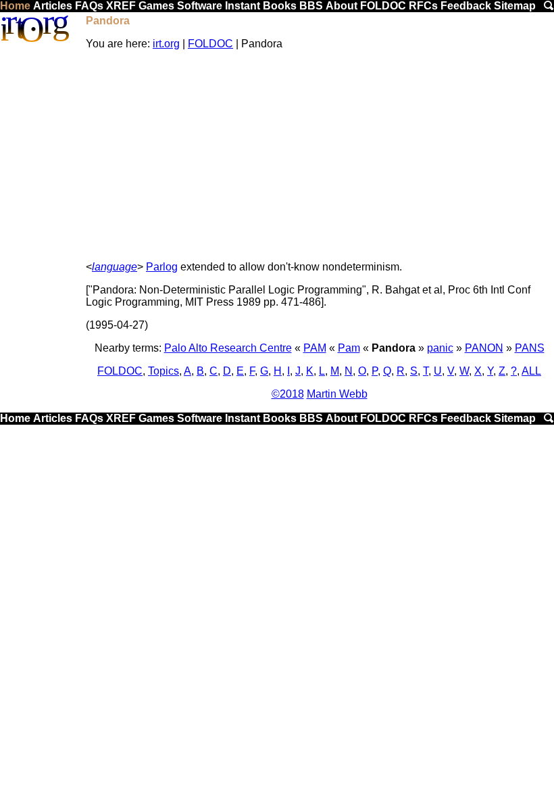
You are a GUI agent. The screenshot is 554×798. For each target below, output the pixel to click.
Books (280, 5)
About (341, 5)
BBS (311, 5)
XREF (121, 5)
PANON (484, 348)
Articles (52, 5)
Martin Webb (337, 394)
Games (156, 5)
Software (199, 5)
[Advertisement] (319, 155)
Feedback (465, 5)
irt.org (166, 43)
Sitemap (515, 5)
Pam (349, 348)
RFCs (423, 5)
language (114, 267)
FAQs (89, 5)
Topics (163, 371)
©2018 (288, 394)
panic (440, 348)
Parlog (162, 267)
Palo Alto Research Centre (228, 348)
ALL (531, 371)
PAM (314, 348)
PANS (530, 348)
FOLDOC (383, 5)
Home (15, 5)
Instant (242, 5)
